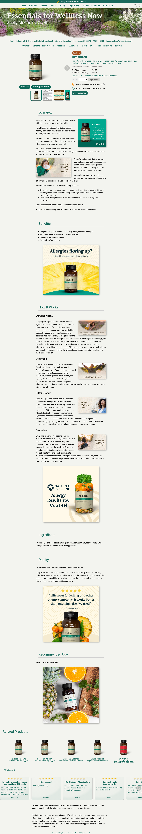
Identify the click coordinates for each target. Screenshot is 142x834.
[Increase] (76, 79)
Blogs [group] (53, 5)
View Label (25, 87)
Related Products (104, 45)
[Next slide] (67, 68)
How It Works (48, 45)
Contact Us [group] (108, 5)
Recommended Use (86, 45)
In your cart (93, 79)
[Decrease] (73, 79)
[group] (18, 749)
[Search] (136, 5)
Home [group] (23, 5)
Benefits (36, 45)
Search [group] (44, 5)
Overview (26, 45)
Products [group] (33, 5)
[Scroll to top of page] (138, 830)
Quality (72, 45)
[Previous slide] (3, 68)
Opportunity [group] (74, 5)
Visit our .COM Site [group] (91, 5)
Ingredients (61, 45)
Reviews (118, 45)
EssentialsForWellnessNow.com (119, 41)
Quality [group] (62, 5)
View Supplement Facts (41, 87)
